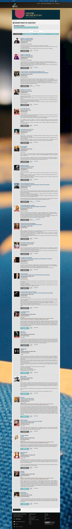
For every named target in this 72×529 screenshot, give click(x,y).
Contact (30, 521)
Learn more (25, 50)
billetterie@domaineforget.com (20, 521)
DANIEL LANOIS (23, 376)
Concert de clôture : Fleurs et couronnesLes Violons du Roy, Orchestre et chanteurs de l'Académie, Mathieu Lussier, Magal (36, 292)
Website (17, 524)
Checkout (57, 3)
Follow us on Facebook (19, 526)
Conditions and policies (32, 516)
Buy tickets (25, 328)
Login (45, 516)
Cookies (30, 522)
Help (45, 519)
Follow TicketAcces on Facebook (34, 519)
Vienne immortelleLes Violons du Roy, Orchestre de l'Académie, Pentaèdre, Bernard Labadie (35, 274)
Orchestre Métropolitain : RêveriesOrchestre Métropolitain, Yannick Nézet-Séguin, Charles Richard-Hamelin (34, 184)
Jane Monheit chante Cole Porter (26, 129)
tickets (38, 3)
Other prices (36, 50)
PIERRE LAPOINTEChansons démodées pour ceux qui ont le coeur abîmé (31, 421)
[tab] (17, 34)
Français (13, 0)
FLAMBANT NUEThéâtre (23, 349)
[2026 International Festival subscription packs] (36, 19)
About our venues (17, 509)
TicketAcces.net (15, 20)
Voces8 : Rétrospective (25, 108)
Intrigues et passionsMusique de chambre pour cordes (27, 166)
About (30, 515)
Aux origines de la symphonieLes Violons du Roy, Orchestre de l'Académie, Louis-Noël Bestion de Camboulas (36, 258)
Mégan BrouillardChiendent (23, 453)
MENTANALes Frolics (22, 472)
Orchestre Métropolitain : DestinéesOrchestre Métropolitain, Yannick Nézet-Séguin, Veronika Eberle (33, 206)
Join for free (46, 515)
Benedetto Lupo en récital (25, 89)
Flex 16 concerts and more (33, 27)
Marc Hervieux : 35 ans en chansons (27, 242)
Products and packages (46, 3)
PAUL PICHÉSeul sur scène (23, 332)
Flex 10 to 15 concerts (25, 27)
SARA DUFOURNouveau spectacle (24, 493)
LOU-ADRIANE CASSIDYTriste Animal (24, 312)
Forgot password (47, 518)
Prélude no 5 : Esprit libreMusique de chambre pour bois (26, 55)
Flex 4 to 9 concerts (17, 27)
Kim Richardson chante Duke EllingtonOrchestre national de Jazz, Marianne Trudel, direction (31, 224)
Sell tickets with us (32, 518)
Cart (53, 3)
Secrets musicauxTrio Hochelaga (23, 147)
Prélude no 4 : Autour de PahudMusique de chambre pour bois (26, 39)
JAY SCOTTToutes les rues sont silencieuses (27, 398)
